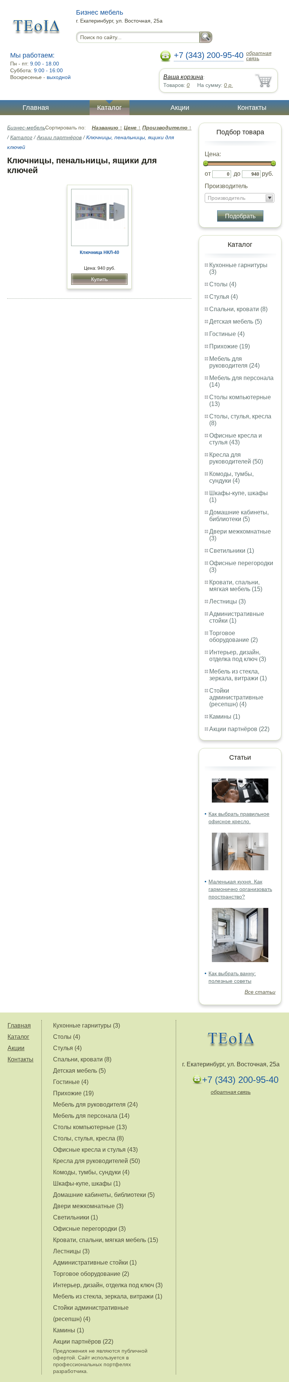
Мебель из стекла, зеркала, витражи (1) (238, 674)
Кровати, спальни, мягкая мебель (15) (235, 585)
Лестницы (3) (227, 601)
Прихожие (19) (229, 346)
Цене (132, 128)
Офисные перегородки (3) (89, 1228)
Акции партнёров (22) (239, 729)
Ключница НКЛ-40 (99, 252)
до (237, 173)
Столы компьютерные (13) (90, 1127)
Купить (99, 279)
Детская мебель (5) (235, 321)
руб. (267, 173)
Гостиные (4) (227, 334)
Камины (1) (224, 716)
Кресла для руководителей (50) (236, 458)
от (208, 173)
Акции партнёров (59, 137)
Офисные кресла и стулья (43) (235, 438)
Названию (107, 128)
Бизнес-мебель (26, 128)
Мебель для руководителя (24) (234, 362)
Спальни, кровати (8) (238, 309)
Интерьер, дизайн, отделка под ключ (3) (237, 655)
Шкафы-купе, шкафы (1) (86, 1183)
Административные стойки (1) (95, 1262)
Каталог (109, 107)
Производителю (167, 128)
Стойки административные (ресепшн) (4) (236, 697)
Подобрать (240, 216)
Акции (179, 107)
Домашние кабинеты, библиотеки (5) (239, 515)
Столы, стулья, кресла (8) (88, 1138)
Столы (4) (222, 284)
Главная (36, 107)
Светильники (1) (231, 550)
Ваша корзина (183, 77)
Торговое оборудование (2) (233, 636)
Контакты (251, 107)
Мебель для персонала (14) (91, 1116)
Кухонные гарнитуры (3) (86, 1025)
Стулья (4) (223, 296)
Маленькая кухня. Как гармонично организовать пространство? (240, 889)
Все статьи (260, 992)
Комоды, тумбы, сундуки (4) (231, 477)
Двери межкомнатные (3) (88, 1206)
